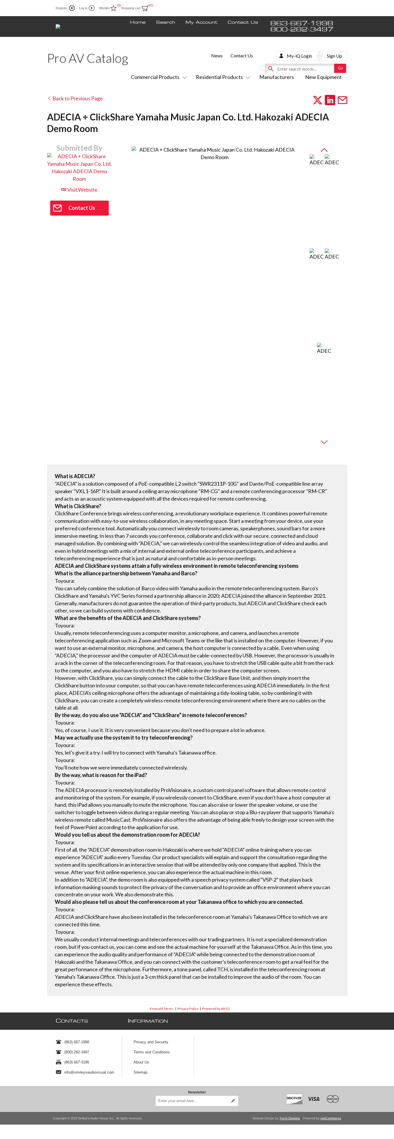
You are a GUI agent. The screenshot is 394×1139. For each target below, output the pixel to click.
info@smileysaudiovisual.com (89, 1072)
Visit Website (81, 189)
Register (61, 8)
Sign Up (334, 56)
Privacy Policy (187, 1008)
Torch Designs (289, 1118)
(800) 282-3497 (76, 1052)
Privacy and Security (151, 1042)
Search (165, 22)
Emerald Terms (162, 1008)
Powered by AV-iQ (216, 1008)
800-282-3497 (301, 30)
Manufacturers (276, 77)
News (217, 55)
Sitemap (140, 1072)
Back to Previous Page (77, 98)
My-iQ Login (299, 56)
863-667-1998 (301, 23)
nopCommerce (330, 1118)
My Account (201, 22)
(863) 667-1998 (76, 1042)
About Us (141, 1062)
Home (138, 22)
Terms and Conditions (152, 1052)
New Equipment (323, 77)
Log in (83, 8)
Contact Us (243, 22)
